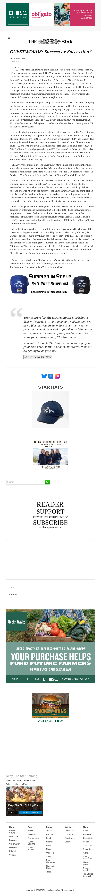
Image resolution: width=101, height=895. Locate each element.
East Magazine (50, 861)
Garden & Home (50, 867)
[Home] (50, 41)
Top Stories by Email (88, 875)
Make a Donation (87, 863)
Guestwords (70, 838)
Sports (49, 857)
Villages (12, 855)
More (85, 827)
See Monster (33, 838)
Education (13, 851)
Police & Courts (13, 832)
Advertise (87, 834)
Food (48, 838)
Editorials (69, 834)
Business (13, 840)
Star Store (87, 845)
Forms (86, 842)
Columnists (70, 831)
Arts (30, 827)
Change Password (87, 858)
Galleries (32, 834)
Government (14, 844)
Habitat (49, 842)
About (85, 831)
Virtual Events (31, 849)
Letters (68, 842)
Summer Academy (87, 869)
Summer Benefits (31, 843)
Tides (48, 872)
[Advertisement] (50, 751)
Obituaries (13, 836)
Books (30, 831)
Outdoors (50, 853)
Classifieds (88, 838)
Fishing (49, 834)
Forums (13, 594)
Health (49, 845)
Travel (49, 831)
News (11, 827)
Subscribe (87, 849)
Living (49, 827)
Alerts (85, 853)
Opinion (68, 827)
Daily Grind (14, 848)
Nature (49, 849)
